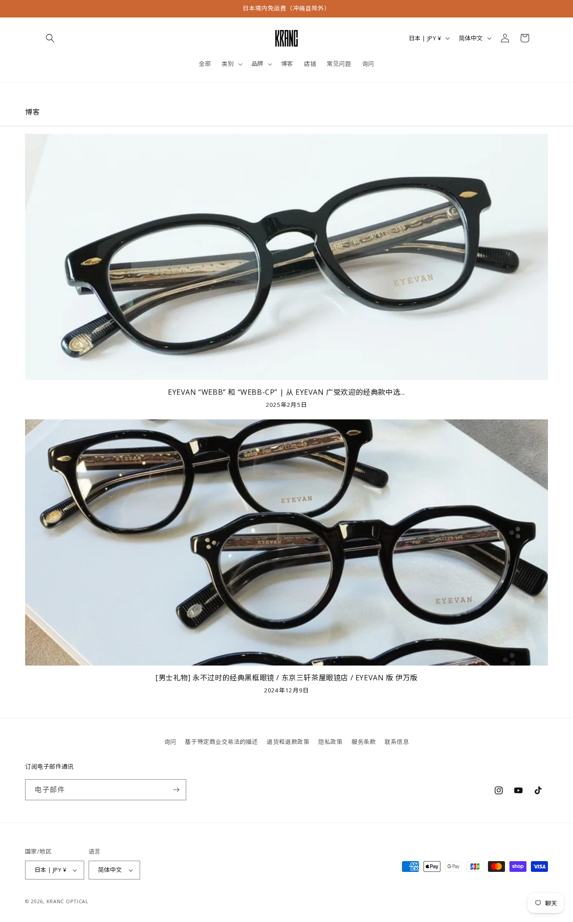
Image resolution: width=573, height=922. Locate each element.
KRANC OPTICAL (68, 901)
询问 (170, 742)
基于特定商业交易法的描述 (221, 742)
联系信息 (397, 742)
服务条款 (363, 742)
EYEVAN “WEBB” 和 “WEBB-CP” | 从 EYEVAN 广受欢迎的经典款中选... (286, 392)
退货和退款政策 (288, 742)
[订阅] (176, 789)
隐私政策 (330, 742)
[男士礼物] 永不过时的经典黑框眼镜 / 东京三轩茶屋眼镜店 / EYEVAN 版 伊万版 (286, 678)
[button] (50, 38)
